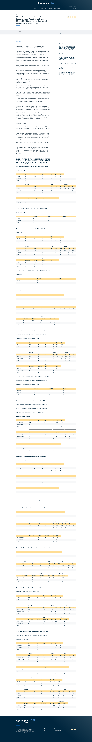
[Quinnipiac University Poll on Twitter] (75, 729)
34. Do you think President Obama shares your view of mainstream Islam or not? (33, 547)
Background (18, 33)
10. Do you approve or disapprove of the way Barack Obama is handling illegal (32, 228)
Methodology (40, 8)
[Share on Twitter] (70, 17)
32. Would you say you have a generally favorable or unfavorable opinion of (32, 456)
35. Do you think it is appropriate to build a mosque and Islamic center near (32, 587)
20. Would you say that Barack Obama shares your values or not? (30, 290)
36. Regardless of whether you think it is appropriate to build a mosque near (32, 631)
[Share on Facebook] (68, 17)
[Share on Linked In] (73, 17)
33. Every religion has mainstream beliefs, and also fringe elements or (30, 500)
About (46, 8)
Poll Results (34, 8)
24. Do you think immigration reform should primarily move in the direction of (32, 330)
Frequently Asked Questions (54, 8)
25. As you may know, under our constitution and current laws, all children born (32, 400)
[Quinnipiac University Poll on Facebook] (72, 729)
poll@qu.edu (26, 163)
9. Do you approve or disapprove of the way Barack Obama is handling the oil (32, 166)
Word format (18, 41)
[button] (74, 8)
